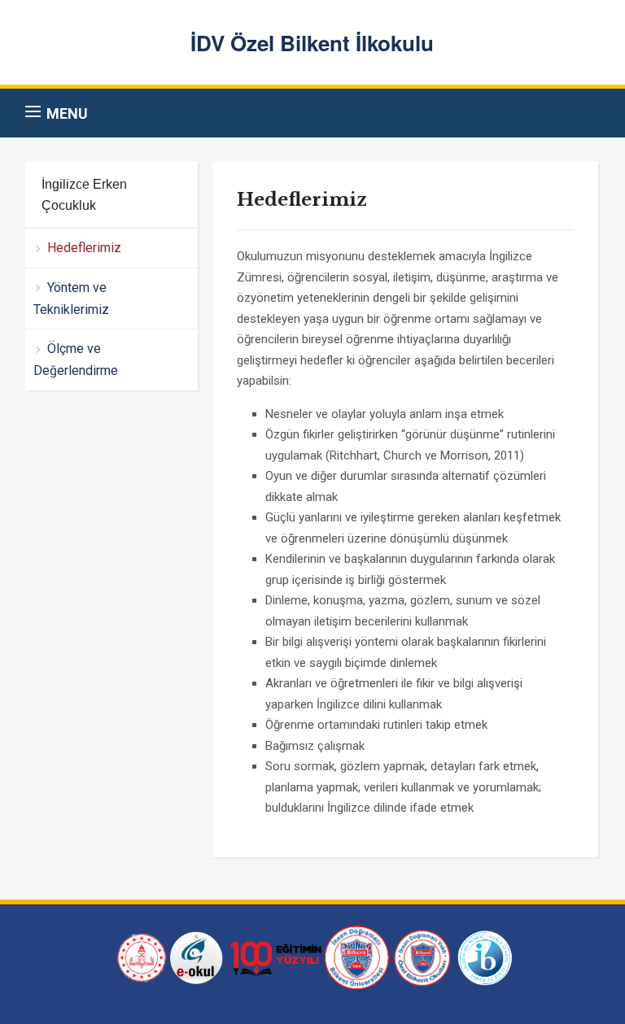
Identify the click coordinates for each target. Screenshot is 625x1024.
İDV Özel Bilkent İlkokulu (312, 43)
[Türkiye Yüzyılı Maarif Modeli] (274, 956)
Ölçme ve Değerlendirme (75, 359)
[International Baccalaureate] (485, 956)
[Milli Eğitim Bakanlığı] (139, 956)
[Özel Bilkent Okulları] (422, 956)
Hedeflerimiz (84, 247)
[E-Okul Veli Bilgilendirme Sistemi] (196, 956)
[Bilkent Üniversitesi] (357, 956)
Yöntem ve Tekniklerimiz (71, 298)
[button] (56, 113)
